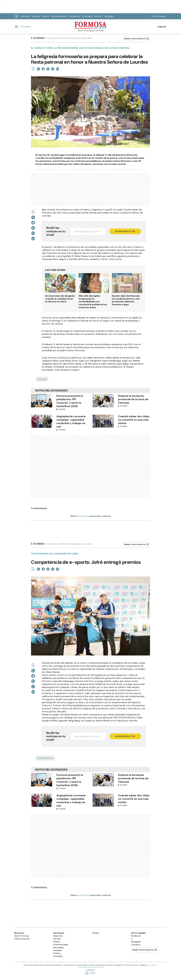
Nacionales (74, 16)
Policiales (87, 16)
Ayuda (101, 967)
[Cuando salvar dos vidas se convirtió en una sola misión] (103, 421)
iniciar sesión (83, 516)
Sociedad (109, 16)
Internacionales (59, 16)
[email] (52, 69)
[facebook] (43, 69)
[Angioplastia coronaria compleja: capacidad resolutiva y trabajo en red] (41, 421)
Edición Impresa (159, 16)
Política (98, 16)
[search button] (16, 16)
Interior (45, 16)
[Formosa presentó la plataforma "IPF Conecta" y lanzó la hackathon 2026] (41, 400)
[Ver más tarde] (33, 69)
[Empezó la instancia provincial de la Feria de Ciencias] (103, 400)
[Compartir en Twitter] (48, 69)
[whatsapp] (38, 69)
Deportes (25, 16)
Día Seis (35, 16)
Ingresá (162, 26)
